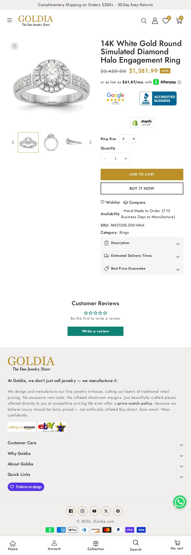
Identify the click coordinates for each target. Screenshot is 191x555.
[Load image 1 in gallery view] (28, 142)
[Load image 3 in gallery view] (74, 142)
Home (12, 549)
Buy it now (142, 188)
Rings (124, 232)
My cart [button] (177, 545)
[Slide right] (90, 142)
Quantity (108, 148)
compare (137, 202)
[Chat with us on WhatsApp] (179, 501)
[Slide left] (13, 142)
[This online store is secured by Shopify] (142, 122)
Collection (96, 549)
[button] (12, 20)
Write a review (95, 331)
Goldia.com (103, 521)
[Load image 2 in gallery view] (51, 142)
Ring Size (108, 138)
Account (54, 548)
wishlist (113, 202)
